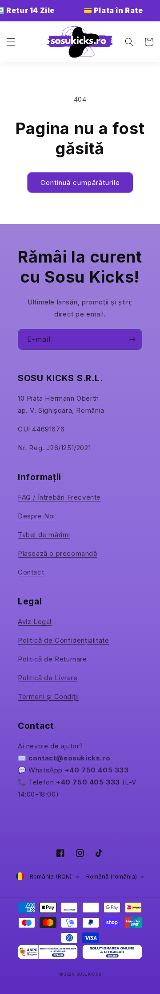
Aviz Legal (35, 621)
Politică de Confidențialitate (63, 640)
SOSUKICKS (88, 974)
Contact (31, 572)
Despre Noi (36, 516)
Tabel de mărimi (44, 534)
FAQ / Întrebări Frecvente (59, 497)
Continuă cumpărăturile (80, 182)
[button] (11, 42)
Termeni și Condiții (48, 696)
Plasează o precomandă (57, 553)
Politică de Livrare (47, 678)
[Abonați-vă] (132, 339)
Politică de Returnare (52, 659)
